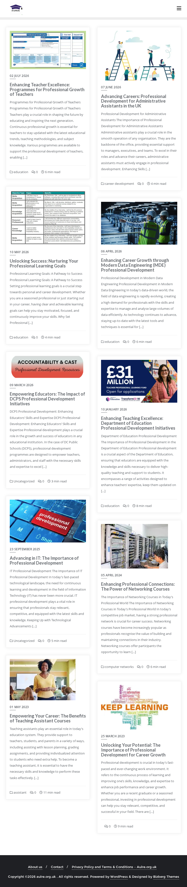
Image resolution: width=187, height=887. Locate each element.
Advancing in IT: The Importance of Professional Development (44, 560)
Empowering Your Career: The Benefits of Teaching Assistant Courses (48, 718)
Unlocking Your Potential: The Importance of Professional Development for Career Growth (133, 749)
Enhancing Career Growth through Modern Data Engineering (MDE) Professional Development (135, 265)
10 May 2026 (19, 252)
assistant (20, 792)
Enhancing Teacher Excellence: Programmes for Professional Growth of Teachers (47, 89)
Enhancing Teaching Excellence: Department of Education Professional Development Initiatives (138, 423)
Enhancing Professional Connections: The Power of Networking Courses (138, 586)
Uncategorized (24, 481)
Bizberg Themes (166, 876)
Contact (57, 867)
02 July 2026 (19, 76)
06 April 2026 (111, 251)
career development (119, 183)
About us (35, 867)
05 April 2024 (111, 575)
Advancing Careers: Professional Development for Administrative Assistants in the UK (133, 101)
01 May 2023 (19, 707)
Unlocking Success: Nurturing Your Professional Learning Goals (44, 263)
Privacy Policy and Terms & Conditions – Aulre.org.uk (114, 867)
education (20, 172)
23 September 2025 (25, 549)
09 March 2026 (22, 385)
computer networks (119, 667)
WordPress (119, 876)
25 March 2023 (113, 736)
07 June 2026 (111, 87)
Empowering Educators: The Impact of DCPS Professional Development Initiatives (47, 398)
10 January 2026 (114, 409)
